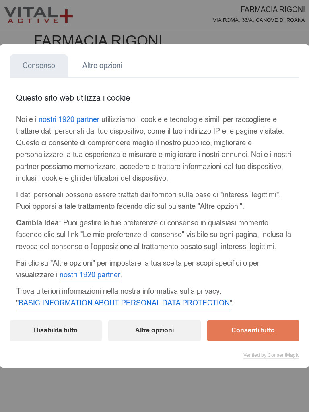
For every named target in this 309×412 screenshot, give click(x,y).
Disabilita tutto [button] (56, 330)
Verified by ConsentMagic (271, 355)
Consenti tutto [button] (253, 330)
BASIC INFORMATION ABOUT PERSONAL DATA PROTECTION (124, 303)
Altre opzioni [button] (154, 330)
